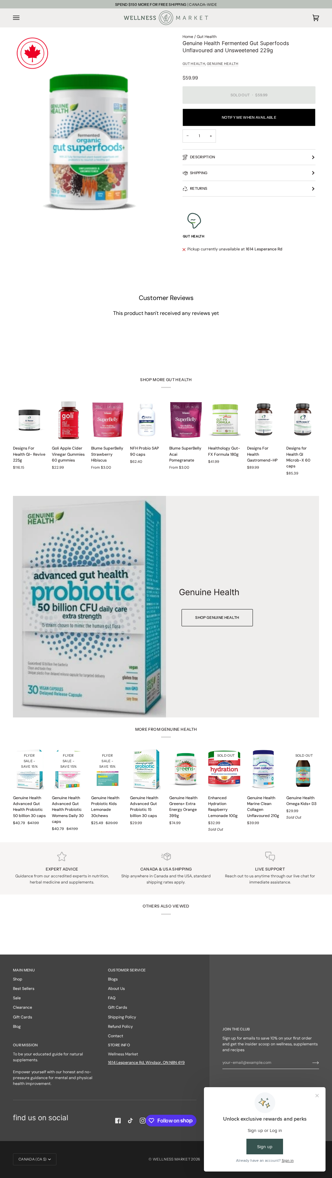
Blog (17, 1026)
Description (202, 157)
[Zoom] (89, 142)
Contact (115, 1036)
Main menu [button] (24, 970)
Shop (17, 979)
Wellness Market (172, 1159)
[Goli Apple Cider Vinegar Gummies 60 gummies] (68, 419)
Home (188, 36)
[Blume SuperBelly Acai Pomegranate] (185, 419)
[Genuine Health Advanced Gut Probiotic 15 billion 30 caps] (146, 769)
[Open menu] (22, 17)
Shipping (199, 173)
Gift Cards (22, 1017)
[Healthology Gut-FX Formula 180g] (224, 419)
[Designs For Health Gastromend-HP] (263, 419)
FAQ (111, 998)
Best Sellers (23, 988)
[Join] (310, 1062)
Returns (198, 188)
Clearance (22, 1007)
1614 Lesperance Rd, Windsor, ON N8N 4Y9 (146, 1062)
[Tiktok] (130, 1121)
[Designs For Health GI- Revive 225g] (29, 419)
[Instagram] (143, 1121)
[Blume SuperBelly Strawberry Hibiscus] (107, 419)
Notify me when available (249, 117)
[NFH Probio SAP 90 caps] (146, 419)
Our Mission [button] (25, 1045)
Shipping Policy (122, 1017)
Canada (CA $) (32, 1159)
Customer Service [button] (127, 970)
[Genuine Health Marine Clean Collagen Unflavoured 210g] (263, 769)
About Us (116, 988)
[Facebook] (118, 1121)
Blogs (113, 979)
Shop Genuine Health (217, 617)
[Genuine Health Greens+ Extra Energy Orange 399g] (185, 769)
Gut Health (207, 36)
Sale (17, 998)
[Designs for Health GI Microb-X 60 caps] (302, 419)
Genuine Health (222, 64)
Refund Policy (120, 1026)
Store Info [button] (119, 1045)
